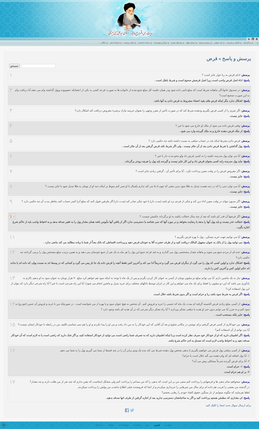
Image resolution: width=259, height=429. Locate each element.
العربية (167, 425)
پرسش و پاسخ (204, 43)
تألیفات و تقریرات (233, 43)
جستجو (14, 65)
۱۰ (12, 216)
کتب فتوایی (218, 43)
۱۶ (12, 350)
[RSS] (253, 39)
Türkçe (111, 425)
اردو (147, 425)
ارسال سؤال (190, 43)
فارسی (157, 425)
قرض (212, 58)
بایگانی (103, 43)
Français (99, 425)
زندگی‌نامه (247, 43)
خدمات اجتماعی (144, 43)
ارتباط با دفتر (115, 43)
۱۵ (12, 324)
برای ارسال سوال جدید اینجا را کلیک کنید (228, 405)
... (255, 43)
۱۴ (12, 304)
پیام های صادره (176, 43)
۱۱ (12, 237)
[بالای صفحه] (3, 425)
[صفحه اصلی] (257, 39)
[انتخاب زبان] (249, 39)
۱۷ (12, 381)
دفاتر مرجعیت (129, 43)
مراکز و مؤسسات (160, 43)
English (137, 425)
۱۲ (12, 252)
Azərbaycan (124, 425)
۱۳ (12, 278)
